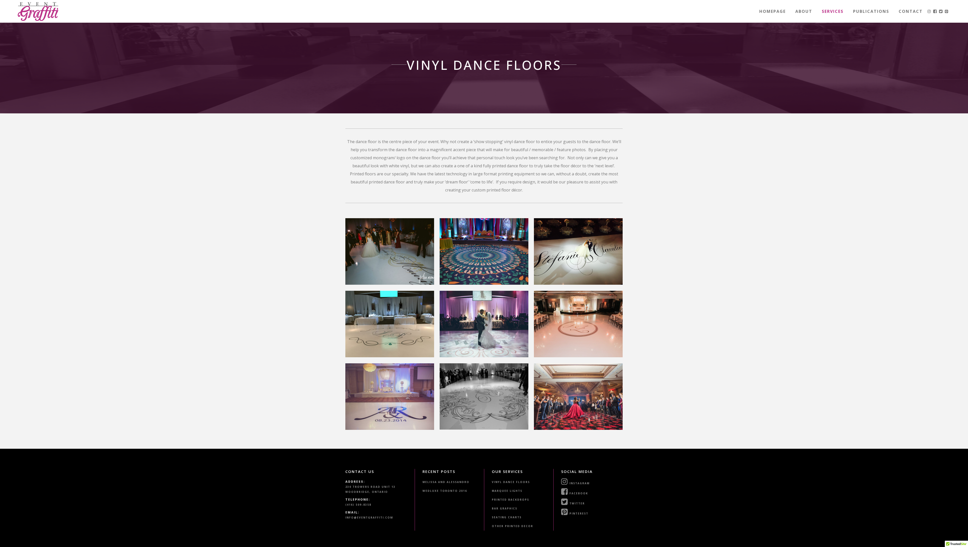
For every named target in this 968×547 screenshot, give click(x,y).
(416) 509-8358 (358, 504)
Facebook (578, 493)
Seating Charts (507, 517)
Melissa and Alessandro (445, 482)
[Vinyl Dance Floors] (389, 251)
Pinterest (578, 513)
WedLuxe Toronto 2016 (444, 491)
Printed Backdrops (510, 499)
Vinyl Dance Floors (511, 482)
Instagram (579, 483)
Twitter (576, 503)
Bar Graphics (504, 508)
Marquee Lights (507, 491)
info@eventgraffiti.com (369, 517)
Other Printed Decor (512, 526)
